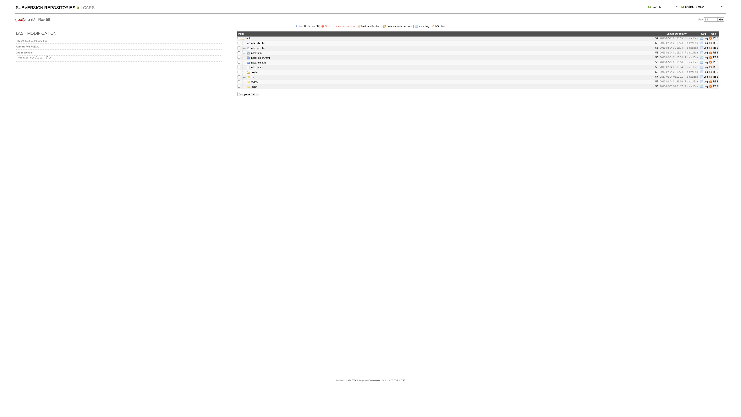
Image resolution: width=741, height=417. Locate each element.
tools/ (253, 86)
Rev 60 (315, 26)
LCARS (88, 7)
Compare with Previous (399, 26)
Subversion (374, 380)
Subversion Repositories (45, 7)
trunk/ (247, 38)
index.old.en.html (260, 57)
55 (656, 86)
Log (706, 38)
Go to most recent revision (340, 26)
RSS (715, 38)
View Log (424, 26)
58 (656, 81)
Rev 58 (302, 26)
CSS (403, 380)
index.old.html (258, 62)
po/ (252, 77)
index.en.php (257, 48)
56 (656, 43)
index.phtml (257, 67)
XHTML (394, 380)
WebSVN (352, 380)
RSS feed (440, 26)
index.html (256, 53)
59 (656, 38)
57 (656, 76)
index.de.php (257, 43)
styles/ (254, 82)
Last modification (370, 26)
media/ (254, 72)
